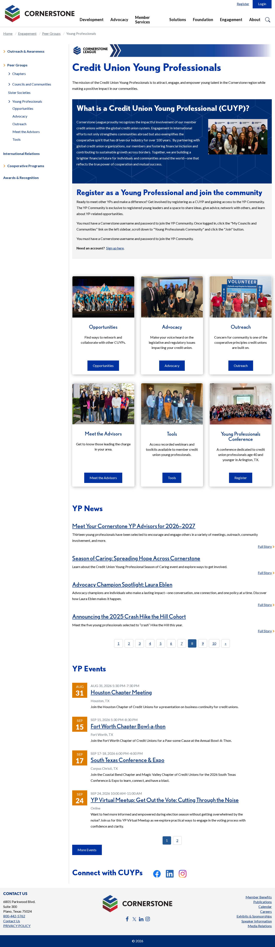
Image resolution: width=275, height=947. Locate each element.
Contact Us (11, 921)
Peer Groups (51, 33)
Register (243, 4)
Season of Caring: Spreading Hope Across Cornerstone (136, 558)
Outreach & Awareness (25, 51)
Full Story (265, 546)
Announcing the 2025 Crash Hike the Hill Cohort (129, 616)
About (254, 19)
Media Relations (260, 926)
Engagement (231, 19)
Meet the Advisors (26, 132)
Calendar (265, 906)
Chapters (19, 74)
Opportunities (22, 108)
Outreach (19, 124)
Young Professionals (27, 101)
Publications (262, 902)
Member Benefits (259, 897)
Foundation (203, 19)
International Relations (21, 153)
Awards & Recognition (21, 178)
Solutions (177, 19)
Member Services (142, 19)
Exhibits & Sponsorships (254, 916)
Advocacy (119, 19)
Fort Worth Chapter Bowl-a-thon (128, 726)
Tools (16, 139)
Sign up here (115, 248)
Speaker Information (256, 921)
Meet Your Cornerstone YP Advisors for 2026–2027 (133, 526)
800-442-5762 (14, 916)
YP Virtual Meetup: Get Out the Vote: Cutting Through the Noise (165, 799)
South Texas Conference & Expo (127, 760)
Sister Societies (19, 92)
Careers (266, 911)
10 (214, 643)
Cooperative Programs (25, 166)
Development (92, 19)
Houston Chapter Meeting (121, 692)
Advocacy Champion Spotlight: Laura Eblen (122, 584)
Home (7, 33)
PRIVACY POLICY (17, 926)
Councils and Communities (31, 84)
